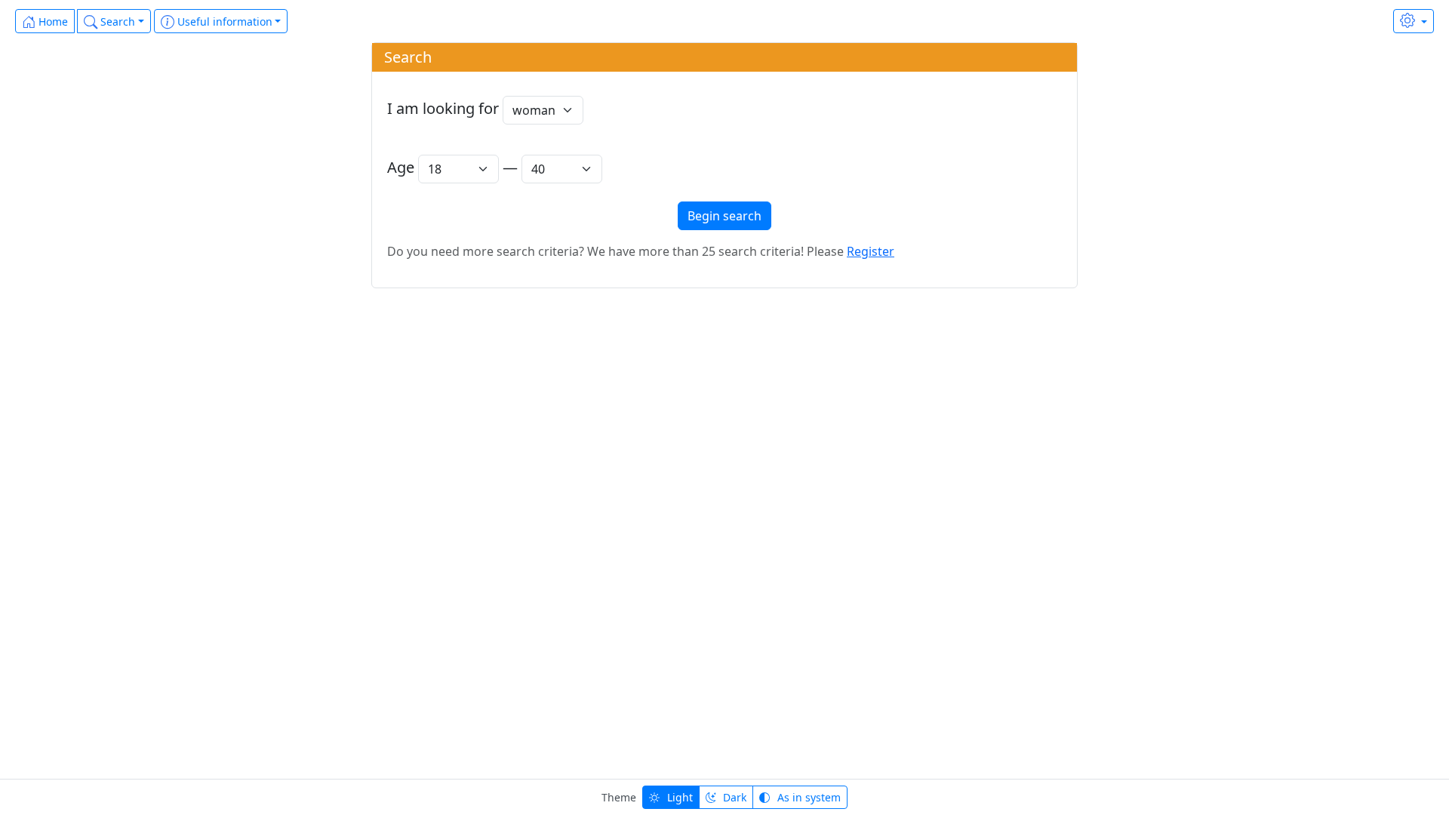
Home (51, 21)
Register (870, 251)
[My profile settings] (1413, 21)
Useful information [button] (223, 21)
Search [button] (116, 21)
